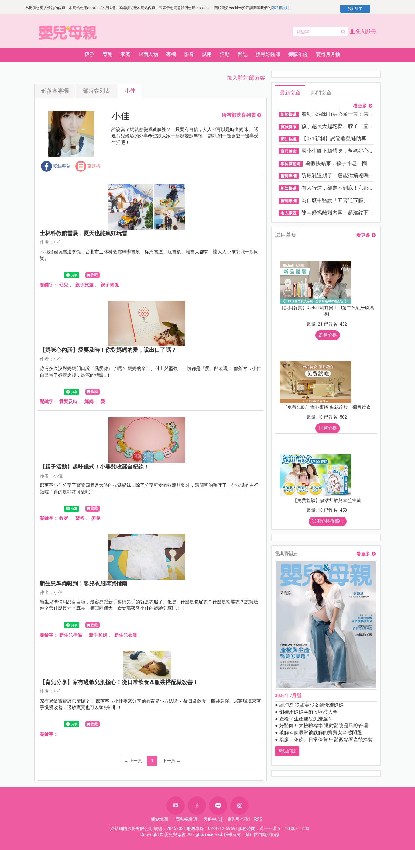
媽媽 (89, 401)
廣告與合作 (238, 819)
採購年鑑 (298, 54)
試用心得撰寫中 (328, 521)
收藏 (94, 275)
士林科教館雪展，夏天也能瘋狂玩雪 (83, 233)
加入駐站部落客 (246, 77)
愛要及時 (68, 401)
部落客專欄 (55, 91)
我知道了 (355, 9)
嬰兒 (96, 518)
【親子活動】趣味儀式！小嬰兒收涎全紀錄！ (94, 466)
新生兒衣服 (125, 635)
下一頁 (171, 760)
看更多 (360, 106)
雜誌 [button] (243, 54)
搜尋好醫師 (268, 54)
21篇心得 (327, 335)
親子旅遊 (84, 285)
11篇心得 (327, 428)
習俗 (79, 518)
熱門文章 (321, 93)
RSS (258, 819)
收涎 (63, 518)
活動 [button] (225, 54)
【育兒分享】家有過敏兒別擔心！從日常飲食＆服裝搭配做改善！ (119, 682)
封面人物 (148, 54)
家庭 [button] (125, 54)
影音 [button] (189, 54)
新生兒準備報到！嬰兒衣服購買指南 (83, 583)
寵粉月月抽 (328, 54)
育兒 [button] (107, 54)
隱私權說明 (280, 8)
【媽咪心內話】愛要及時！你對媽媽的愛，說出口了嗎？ (108, 350)
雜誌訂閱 (287, 751)
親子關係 (110, 285)
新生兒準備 (70, 635)
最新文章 (290, 93)
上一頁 (133, 760)
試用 (207, 54)
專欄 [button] (171, 54)
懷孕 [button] (89, 54)
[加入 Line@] (218, 805)
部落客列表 (96, 91)
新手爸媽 (98, 635)
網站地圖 (159, 819)
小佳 (130, 91)
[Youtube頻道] (175, 805)
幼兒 (63, 285)
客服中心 (212, 819)
